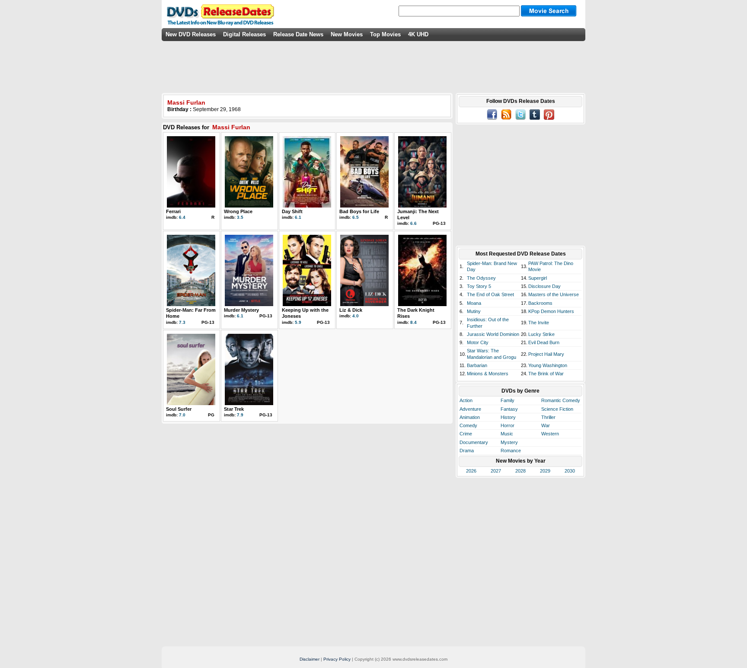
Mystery (509, 442)
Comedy (468, 425)
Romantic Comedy (560, 400)
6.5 (355, 217)
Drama (467, 450)
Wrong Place (238, 211)
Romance (511, 450)
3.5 (240, 217)
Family (507, 400)
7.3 (182, 322)
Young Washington (547, 365)
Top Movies (385, 34)
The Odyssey (481, 278)
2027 (496, 470)
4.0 (355, 315)
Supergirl (537, 278)
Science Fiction (557, 409)
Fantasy (509, 409)
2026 (471, 470)
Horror (507, 425)
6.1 (298, 217)
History (508, 417)
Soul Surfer (179, 409)
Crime (466, 433)
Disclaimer (309, 659)
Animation (470, 417)
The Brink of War (546, 373)
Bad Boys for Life (359, 211)
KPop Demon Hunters (551, 311)
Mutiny (474, 311)
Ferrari (173, 211)
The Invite (538, 322)
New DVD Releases (191, 34)
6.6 (413, 223)
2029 (545, 470)
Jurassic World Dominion (493, 334)
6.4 (182, 217)
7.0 (182, 414)
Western (550, 433)
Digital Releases (244, 34)
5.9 (298, 322)
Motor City (477, 342)
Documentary (474, 442)
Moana (474, 303)
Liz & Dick (350, 310)
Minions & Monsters (487, 373)
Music (507, 433)
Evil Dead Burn (543, 342)
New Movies (347, 34)
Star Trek (234, 409)
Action (466, 400)
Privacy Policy (337, 659)
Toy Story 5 (479, 286)
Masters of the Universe (553, 294)
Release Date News (298, 34)
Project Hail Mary (546, 354)
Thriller (548, 417)
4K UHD (418, 34)
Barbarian (477, 365)
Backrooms (540, 303)
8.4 (413, 322)
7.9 (240, 414)
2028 (520, 470)
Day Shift (292, 211)
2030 (570, 470)
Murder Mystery (241, 310)
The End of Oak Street (490, 294)
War (545, 425)
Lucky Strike (541, 334)
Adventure (470, 409)
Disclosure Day (544, 286)
